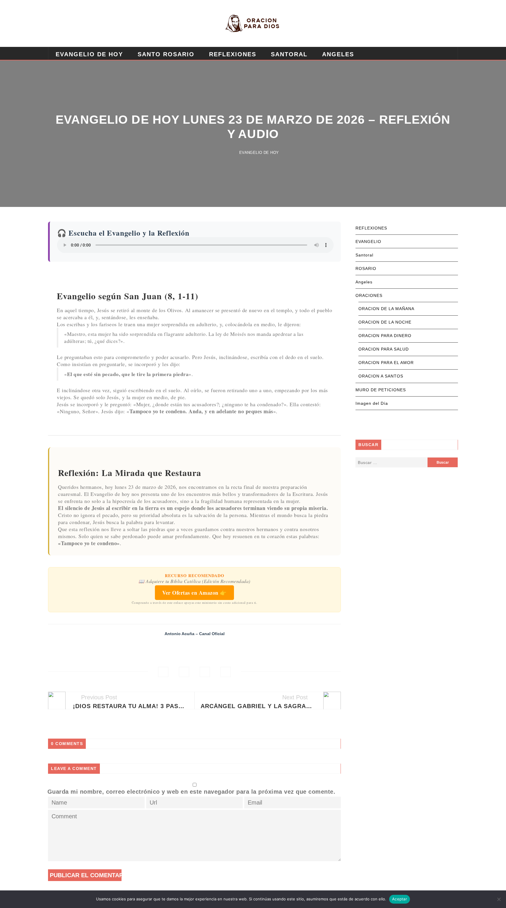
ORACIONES (368, 295)
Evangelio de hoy (89, 54)
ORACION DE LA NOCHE (384, 322)
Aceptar (399, 899)
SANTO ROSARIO (166, 54)
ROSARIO (365, 268)
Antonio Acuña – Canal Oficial (195, 633)
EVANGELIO (368, 241)
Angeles (338, 54)
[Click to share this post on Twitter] (184, 672)
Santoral (289, 54)
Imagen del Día (371, 403)
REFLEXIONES (232, 54)
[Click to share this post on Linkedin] (225, 672)
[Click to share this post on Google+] (205, 672)
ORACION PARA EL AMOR (386, 362)
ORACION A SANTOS (380, 376)
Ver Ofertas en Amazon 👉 (194, 592)
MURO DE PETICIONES (380, 389)
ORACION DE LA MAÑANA (386, 308)
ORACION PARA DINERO (384, 335)
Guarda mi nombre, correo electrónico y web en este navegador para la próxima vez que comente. (191, 791)
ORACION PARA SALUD (383, 349)
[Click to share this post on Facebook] (163, 672)
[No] (499, 899)
